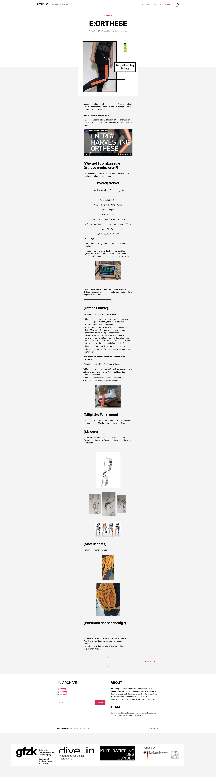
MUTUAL (167, 4)
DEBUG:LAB (42, 4)
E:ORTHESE (146, 4)
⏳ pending (62, 692)
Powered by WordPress (82, 728)
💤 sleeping (62, 694)
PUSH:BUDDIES (157, 4)
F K (95, 31)
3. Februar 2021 (105, 31)
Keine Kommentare (121, 31)
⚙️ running (108, 16)
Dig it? (130, 691)
